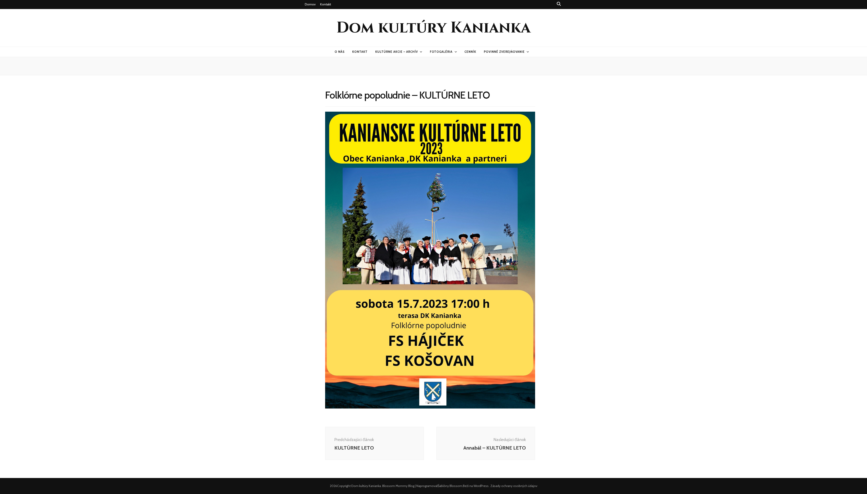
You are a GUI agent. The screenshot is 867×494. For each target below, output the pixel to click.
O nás (340, 51)
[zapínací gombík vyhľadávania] (559, 4)
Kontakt (325, 4)
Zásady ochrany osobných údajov (513, 486)
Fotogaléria (441, 51)
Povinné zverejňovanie (504, 51)
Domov (310, 4)
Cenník (470, 51)
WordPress (481, 486)
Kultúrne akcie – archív (396, 51)
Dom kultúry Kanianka (433, 28)
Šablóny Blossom (450, 486)
